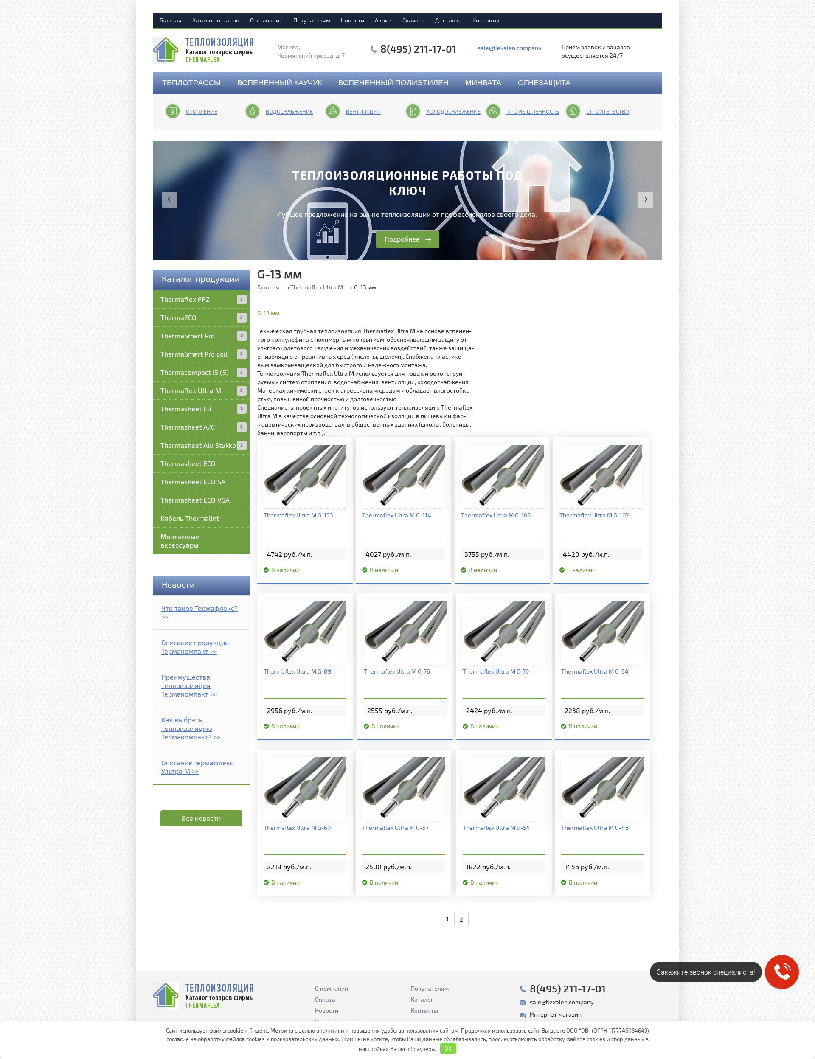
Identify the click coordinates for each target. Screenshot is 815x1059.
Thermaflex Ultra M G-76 (397, 671)
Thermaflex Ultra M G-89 (297, 671)
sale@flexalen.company (509, 47)
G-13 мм (268, 313)
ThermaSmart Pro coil (194, 354)
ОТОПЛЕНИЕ (201, 111)
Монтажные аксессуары (180, 540)
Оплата (325, 999)
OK (448, 1048)
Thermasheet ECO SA (192, 482)
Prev (169, 200)
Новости (352, 20)
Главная (171, 20)
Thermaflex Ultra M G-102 (594, 515)
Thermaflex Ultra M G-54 (496, 827)
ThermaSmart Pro (187, 335)
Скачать (413, 20)
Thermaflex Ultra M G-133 (298, 515)
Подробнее (402, 239)
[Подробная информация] (305, 477)
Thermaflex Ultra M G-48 (595, 827)
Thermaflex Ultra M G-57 (395, 827)
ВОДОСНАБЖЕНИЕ (289, 111)
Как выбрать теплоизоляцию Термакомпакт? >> (190, 728)
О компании (266, 20)
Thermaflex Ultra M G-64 (595, 671)
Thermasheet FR (185, 408)
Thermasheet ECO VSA (195, 500)
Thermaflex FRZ (185, 299)
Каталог (422, 999)
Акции (383, 20)
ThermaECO (178, 317)
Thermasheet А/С (187, 427)
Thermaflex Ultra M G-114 (396, 515)
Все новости (201, 818)
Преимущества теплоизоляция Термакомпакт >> (189, 685)
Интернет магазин (556, 1014)
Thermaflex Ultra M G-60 (297, 827)
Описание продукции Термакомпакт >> (195, 646)
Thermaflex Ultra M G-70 (496, 671)
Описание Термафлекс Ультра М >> (197, 766)
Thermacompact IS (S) (194, 372)
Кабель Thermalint (189, 518)
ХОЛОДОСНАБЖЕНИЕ (453, 111)
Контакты (485, 20)
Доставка (448, 20)
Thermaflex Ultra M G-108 (496, 515)
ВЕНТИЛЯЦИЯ (363, 111)
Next (645, 200)
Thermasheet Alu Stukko (198, 445)
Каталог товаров (215, 20)
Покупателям (311, 20)
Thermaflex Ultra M (190, 390)
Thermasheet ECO (188, 463)
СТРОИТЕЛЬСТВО (607, 111)
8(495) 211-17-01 (418, 49)
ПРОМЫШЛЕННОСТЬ (532, 111)
